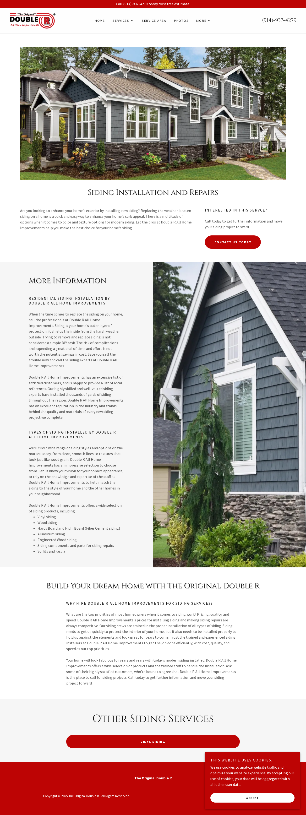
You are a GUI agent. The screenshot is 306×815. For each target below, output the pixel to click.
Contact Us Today (232, 242)
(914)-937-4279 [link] (279, 20)
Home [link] (100, 20)
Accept (252, 798)
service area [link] (154, 20)
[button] (123, 20)
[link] (33, 19)
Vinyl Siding (153, 741)
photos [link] (181, 20)
